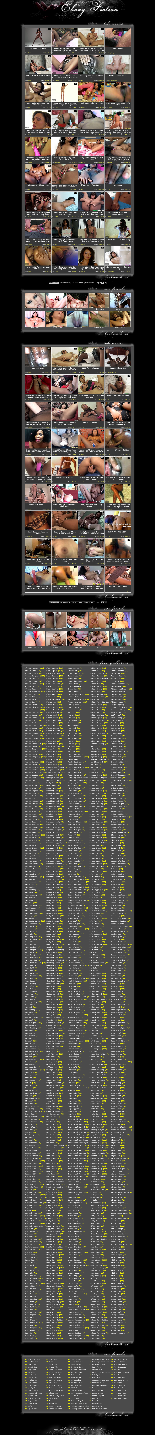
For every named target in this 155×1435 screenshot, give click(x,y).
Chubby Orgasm (52, 1010)
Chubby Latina (52, 999)
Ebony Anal (50, 1257)
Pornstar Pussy (96, 1169)
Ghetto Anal (73, 856)
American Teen (31, 869)
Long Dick (94, 765)
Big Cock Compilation (34, 1197)
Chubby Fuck (51, 997)
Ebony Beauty (51, 1265)
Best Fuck (29, 1140)
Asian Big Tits (31, 937)
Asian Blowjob (31, 939)
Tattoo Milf (116, 978)
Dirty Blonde (51, 1205)
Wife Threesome (117, 1257)
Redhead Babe (95, 1304)
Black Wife (50, 697)
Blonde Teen (51, 762)
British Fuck (51, 812)
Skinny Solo (116, 827)
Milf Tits (94, 947)
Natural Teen (95, 1020)
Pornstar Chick (96, 1150)
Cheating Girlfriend (55, 960)
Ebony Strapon (74, 673)
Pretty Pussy (95, 1221)
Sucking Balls (117, 942)
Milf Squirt (95, 931)
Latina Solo (73, 1286)
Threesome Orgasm (118, 1135)
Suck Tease (115, 939)
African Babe (30, 671)
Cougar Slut (51, 1080)
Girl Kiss (72, 874)
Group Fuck (72, 926)
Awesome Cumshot (31, 1017)
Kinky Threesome (75, 1231)
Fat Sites (75, 1398)
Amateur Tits (30, 838)
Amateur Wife (30, 843)
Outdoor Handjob (96, 1072)
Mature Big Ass (96, 791)
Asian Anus (29, 929)
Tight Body (115, 1148)
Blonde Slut (51, 754)
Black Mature (30, 1304)
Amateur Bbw (30, 702)
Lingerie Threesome (98, 759)
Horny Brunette (74, 1051)
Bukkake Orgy (51, 898)
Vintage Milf (116, 1197)
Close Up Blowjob (53, 1033)
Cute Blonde (51, 1158)
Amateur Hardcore (32, 770)
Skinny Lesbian (117, 814)
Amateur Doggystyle (33, 749)
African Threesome (32, 692)
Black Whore (51, 694)
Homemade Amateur (75, 1015)
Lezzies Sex (97, 1404)
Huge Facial (73, 1106)
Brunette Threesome (54, 885)
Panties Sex (95, 1090)
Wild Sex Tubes (35, 309)
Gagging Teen (73, 838)
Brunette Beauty (53, 822)
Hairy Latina (73, 960)
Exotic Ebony (73, 692)
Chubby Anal (51, 986)
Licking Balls (95, 749)
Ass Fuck (28, 1007)
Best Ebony (29, 1137)
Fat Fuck (71, 731)
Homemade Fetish (75, 1025)
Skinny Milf (116, 819)
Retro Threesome (118, 684)
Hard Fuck (72, 986)
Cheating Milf (52, 965)
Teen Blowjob (116, 999)
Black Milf (29, 1307)
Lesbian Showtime (99, 1385)
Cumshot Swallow (53, 1148)
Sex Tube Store (55, 1380)
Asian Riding (30, 984)
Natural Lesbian (96, 1015)
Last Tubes (77, 328)
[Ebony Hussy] (118, 46)
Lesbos (95, 1398)
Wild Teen (115, 1281)
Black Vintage (52, 692)
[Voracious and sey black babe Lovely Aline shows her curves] (38, 393)
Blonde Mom (50, 741)
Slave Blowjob (117, 835)
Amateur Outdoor (31, 796)
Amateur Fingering (32, 757)
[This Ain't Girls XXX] (91, 420)
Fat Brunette (73, 725)
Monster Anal (95, 976)
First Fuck (72, 791)
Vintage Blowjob (118, 1184)
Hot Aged (96, 1375)
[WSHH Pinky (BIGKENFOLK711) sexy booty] (65, 502)
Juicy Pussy (73, 1213)
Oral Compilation (97, 1038)
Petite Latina (95, 1122)
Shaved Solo (116, 770)
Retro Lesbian (117, 676)
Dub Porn (35, 328)
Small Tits (115, 853)
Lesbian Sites (98, 1388)
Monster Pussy (95, 986)
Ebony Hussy (76, 1359)
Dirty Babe (50, 1203)
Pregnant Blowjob (97, 1205)
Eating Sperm (51, 1252)
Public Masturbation (98, 1239)
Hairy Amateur (74, 934)
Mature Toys (95, 869)
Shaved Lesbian (117, 762)
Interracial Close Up (77, 1132)
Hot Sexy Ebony (77, 1367)
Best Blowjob (30, 1135)
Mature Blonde (95, 796)
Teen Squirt (116, 1096)
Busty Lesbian (52, 931)
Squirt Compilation (119, 911)
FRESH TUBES (65, 283)
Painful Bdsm (95, 1083)
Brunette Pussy (52, 869)
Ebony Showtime (77, 1362)
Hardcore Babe (74, 991)
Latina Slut (73, 1283)
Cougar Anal (51, 1072)
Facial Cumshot (74, 702)
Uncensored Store (99, 629)
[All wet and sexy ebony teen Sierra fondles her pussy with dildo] (118, 502)
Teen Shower (116, 1085)
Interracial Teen (75, 1177)
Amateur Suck (30, 822)
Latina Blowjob (74, 1247)
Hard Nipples (73, 989)
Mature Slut (95, 856)
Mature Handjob (96, 827)
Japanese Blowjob (75, 1187)
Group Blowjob (74, 924)
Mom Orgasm (94, 965)
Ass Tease (29, 1012)
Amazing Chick (31, 851)
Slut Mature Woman (121, 1372)
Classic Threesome (54, 1028)
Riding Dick (116, 694)
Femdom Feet (73, 759)
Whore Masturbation (119, 1244)
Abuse (99, 1429)
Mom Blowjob (95, 955)
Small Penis (116, 851)
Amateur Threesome (32, 835)
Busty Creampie (52, 921)
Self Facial (116, 715)
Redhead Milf (95, 1323)
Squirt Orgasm (117, 913)
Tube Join (78, 309)
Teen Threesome (117, 1111)
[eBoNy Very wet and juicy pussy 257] (91, 502)
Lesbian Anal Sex (75, 1307)
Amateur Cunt (30, 741)
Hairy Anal (72, 937)
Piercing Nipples (97, 1132)
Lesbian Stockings (97, 720)
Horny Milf (72, 1067)
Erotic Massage (74, 686)
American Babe (31, 861)
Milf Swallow (95, 942)
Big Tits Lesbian (32, 1247)
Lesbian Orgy (95, 692)
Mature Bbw (94, 788)
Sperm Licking (117, 903)
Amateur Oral (30, 788)
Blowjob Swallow (53, 772)
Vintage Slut (116, 1205)
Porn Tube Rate (55, 1370)
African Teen (30, 689)
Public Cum (94, 1229)
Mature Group (95, 825)
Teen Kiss (115, 1057)
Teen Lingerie (117, 1059)
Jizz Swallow (73, 1210)
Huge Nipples (73, 1109)
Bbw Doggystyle (31, 1051)
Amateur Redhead (31, 801)
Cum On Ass (50, 1124)
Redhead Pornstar (97, 1325)
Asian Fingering (31, 950)
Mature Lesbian (96, 838)
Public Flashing (96, 1234)
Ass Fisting (30, 1004)
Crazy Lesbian (52, 1106)
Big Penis (29, 1234)
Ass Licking (30, 1010)
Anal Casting (30, 874)
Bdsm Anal (29, 1101)
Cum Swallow (51, 1140)
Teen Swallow (116, 1106)
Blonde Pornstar (53, 746)
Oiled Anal (94, 1031)
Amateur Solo (30, 812)
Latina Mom (72, 1270)
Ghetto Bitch (73, 858)
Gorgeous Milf (74, 913)
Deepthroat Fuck (53, 1184)
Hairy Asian (73, 939)
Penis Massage (95, 1101)
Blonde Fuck (51, 725)
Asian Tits (29, 997)
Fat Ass (71, 715)
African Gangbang (32, 676)
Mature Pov (94, 853)
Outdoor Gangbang (97, 1070)
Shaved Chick (116, 754)
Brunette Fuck (52, 848)
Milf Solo (94, 929)
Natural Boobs (95, 1012)
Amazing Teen (30, 858)
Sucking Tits (116, 963)
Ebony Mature (51, 1323)
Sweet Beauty (116, 971)
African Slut (30, 686)
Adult (99, 647)
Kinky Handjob (74, 1221)
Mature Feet (95, 814)
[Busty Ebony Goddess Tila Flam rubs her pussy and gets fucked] (38, 475)
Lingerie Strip (96, 757)
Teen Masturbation (119, 1062)
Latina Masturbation (76, 1265)
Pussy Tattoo (95, 1270)
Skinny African (117, 788)
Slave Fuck (115, 838)
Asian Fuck (29, 952)
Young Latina (116, 1320)
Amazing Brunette (32, 848)
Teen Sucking (116, 1104)
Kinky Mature (73, 1226)
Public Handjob (96, 1237)
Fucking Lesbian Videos (81, 1406)
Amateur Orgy (30, 793)
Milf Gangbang (95, 900)
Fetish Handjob (74, 772)
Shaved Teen (116, 772)
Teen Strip (115, 1101)
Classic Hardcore (53, 1023)
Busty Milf (50, 934)
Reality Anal (95, 1296)
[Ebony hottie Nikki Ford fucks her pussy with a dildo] (65, 74)
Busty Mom (50, 937)
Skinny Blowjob (117, 804)
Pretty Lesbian (96, 1218)
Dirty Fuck (50, 1213)
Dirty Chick (51, 1210)
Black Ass (29, 1268)
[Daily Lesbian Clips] (118, 74)
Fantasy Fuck (73, 707)
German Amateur (74, 843)
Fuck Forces (120, 328)
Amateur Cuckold (31, 736)
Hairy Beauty (73, 944)
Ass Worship (30, 1015)
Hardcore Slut (74, 1010)
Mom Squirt (94, 971)
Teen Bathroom (117, 991)
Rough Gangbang (117, 705)
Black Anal (29, 1265)
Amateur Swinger (31, 827)
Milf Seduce (95, 926)
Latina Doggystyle (75, 1252)
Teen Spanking (117, 1093)
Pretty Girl (95, 1216)
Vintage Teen (116, 1208)
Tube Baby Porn (55, 1385)
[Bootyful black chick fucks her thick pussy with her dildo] (91, 128)
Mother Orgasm (95, 1002)
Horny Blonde (73, 1049)
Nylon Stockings (96, 1028)
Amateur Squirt (31, 814)
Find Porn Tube (120, 1396)
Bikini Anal (30, 1255)
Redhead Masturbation (99, 1320)
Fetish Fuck (73, 770)
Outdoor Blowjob (96, 1064)
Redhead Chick (95, 1310)
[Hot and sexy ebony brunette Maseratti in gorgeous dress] (38, 238)
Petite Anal (95, 1109)
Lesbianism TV (98, 1383)
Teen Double (116, 1031)
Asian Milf (29, 968)
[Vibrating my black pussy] (38, 183)
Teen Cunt (115, 1017)
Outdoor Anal (95, 1062)
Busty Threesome (53, 944)
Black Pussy (30, 1330)
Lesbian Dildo (74, 1325)
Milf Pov (93, 921)
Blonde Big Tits (53, 710)
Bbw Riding (29, 1085)
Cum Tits (50, 1143)
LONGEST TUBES (77, 283)
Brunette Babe (52, 819)
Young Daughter (117, 1317)
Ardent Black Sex (56, 1388)
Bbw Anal (28, 1041)
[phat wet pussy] (38, 366)
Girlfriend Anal (75, 877)
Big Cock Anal (31, 1192)
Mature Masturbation (98, 843)
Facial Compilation (76, 699)
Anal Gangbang (31, 895)
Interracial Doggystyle (78, 1143)
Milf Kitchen (95, 908)
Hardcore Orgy (74, 1007)
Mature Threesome (97, 866)
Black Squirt (51, 671)
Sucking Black (117, 950)
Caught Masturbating (55, 950)
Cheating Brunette (54, 955)
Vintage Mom (116, 1200)
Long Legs (94, 767)
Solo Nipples (116, 879)
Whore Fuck (115, 1242)
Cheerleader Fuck (53, 981)
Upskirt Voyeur (117, 1171)
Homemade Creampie (75, 1020)
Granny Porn (97, 1370)
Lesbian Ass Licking (76, 1310)
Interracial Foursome (77, 1148)
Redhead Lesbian (96, 1317)
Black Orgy (29, 1317)
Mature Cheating (96, 804)
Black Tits (50, 686)
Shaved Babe (116, 738)
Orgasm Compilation (98, 1054)
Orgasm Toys (95, 1057)
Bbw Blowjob (30, 1044)
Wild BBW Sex (119, 1377)
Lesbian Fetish (74, 1333)
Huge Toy (71, 1117)
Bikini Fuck (30, 1260)
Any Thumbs (120, 647)
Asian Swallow (31, 991)
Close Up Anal (52, 1031)
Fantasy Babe (73, 705)
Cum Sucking (51, 1137)
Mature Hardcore (96, 830)
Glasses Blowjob (75, 892)
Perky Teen (94, 1106)
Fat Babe (71, 718)
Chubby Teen (51, 1015)
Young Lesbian (117, 1323)
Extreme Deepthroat (76, 694)
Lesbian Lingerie (97, 673)
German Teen (73, 853)
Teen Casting (116, 1002)
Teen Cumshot (116, 1015)
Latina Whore (73, 1296)
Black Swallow (52, 676)
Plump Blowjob (95, 1135)
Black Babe (29, 1270)
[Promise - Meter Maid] (118, 584)
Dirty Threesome (53, 1226)
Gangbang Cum (73, 840)
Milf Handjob (95, 903)
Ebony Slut (72, 671)
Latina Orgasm (74, 1273)
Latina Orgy (73, 1276)
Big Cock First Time (33, 1203)
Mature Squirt (95, 861)
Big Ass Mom (30, 1177)
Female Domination (75, 757)
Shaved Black (116, 746)
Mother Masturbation (98, 999)
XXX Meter (118, 1383)
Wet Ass (114, 1216)
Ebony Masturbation (54, 1320)
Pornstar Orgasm (96, 1164)
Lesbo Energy (97, 1390)
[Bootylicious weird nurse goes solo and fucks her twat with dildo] (91, 530)
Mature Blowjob (96, 798)
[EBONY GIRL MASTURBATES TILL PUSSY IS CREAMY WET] (118, 420)
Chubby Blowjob (52, 994)
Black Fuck (29, 1294)
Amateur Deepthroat (33, 744)
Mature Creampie (96, 809)
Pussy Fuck (94, 1255)
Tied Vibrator (117, 1137)
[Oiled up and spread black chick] (91, 74)
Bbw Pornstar (30, 1080)
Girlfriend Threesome (77, 890)
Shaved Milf (116, 765)
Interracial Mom (75, 1164)
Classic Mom (51, 1025)
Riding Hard (116, 699)
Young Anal (115, 1289)
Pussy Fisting (95, 1250)
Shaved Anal (116, 736)
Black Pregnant (31, 1328)
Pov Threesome (95, 1203)
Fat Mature (72, 738)
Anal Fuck (29, 892)
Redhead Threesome (97, 1333)
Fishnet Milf (73, 809)
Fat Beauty (72, 720)
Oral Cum (93, 1044)
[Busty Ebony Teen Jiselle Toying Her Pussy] (65, 420)
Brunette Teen (52, 882)
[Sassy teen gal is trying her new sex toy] (91, 393)
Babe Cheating (31, 1028)
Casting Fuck (51, 947)
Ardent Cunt (99, 309)
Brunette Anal (52, 817)
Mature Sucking (96, 864)
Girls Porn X (119, 1385)
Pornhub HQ (98, 328)
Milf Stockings (96, 934)
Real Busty (94, 1286)
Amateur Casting (31, 712)
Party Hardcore (96, 1096)
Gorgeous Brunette (75, 908)
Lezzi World (97, 1406)
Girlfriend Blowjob (76, 879)
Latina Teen (73, 1291)
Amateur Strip (31, 819)
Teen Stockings (117, 1098)
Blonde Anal (51, 702)
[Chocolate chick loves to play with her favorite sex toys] (38, 128)
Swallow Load (116, 965)
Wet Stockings (117, 1229)
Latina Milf (73, 1268)
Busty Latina (51, 929)
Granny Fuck (73, 918)
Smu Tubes (53, 1383)
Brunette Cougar (53, 838)
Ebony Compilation (54, 1281)
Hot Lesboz (96, 1377)
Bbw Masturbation (32, 1070)
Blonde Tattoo (52, 759)
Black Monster (31, 1312)
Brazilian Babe (52, 798)
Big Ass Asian (31, 1150)
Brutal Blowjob (52, 892)
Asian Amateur (31, 924)
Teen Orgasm (116, 1064)
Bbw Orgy (28, 1077)
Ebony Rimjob (73, 668)
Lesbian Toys (95, 738)
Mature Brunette (96, 801)
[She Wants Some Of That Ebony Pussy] (65, 557)
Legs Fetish (73, 1299)
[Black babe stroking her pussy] (38, 530)
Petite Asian (95, 1111)
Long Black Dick (96, 762)
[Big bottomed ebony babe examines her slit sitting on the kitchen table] (118, 128)
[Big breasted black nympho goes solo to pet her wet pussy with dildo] (65, 128)
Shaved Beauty (117, 744)
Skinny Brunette (118, 806)
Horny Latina (73, 1062)
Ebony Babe (50, 1260)
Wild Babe (115, 1263)
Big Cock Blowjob (32, 1195)
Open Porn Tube (120, 1398)
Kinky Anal (72, 1216)
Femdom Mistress (75, 762)
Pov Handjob (95, 1187)
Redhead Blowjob (96, 1307)
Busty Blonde (51, 913)
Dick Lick (50, 1190)
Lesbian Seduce (96, 705)
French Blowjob (74, 830)
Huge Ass (71, 1090)
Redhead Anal (95, 1302)
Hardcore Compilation (77, 997)
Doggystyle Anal (53, 1229)
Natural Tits (95, 1023)
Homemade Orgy (74, 1036)
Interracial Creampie (77, 1135)
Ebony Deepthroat (53, 1286)
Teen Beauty (116, 994)
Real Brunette (95, 1283)
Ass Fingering (31, 1002)
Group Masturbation (76, 929)
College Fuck (51, 1062)
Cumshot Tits (51, 1150)
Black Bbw (29, 1273)
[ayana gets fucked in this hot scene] (38, 265)
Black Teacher (52, 679)
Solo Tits (115, 887)
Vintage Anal (116, 1177)
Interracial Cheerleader (78, 1130)
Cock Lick (50, 1051)
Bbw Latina (29, 1062)
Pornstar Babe (95, 1143)
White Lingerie (117, 1234)
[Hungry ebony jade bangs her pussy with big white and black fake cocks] (118, 156)
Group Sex (72, 931)
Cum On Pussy (51, 1132)
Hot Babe (71, 1083)
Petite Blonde (95, 1114)
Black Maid (29, 1302)
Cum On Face (51, 1127)
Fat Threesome (74, 754)
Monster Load (95, 984)
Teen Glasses (116, 1049)
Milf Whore (94, 950)
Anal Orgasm (30, 898)
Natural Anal (95, 1010)
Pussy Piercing (96, 1265)
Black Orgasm (30, 1315)
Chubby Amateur (52, 984)
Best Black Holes (56, 1390)
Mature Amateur (96, 780)
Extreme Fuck (73, 697)
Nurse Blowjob (95, 1025)
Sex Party (115, 723)
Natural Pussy (95, 1017)
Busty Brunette (52, 916)
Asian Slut (29, 986)
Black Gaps (53, 1393)
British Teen (51, 814)
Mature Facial (95, 812)
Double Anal (51, 1237)
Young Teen (115, 1330)
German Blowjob (74, 848)
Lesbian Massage (96, 676)
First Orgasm (73, 793)
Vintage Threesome (119, 1210)
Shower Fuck (116, 778)
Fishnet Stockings (75, 812)
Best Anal (29, 1130)
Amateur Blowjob (31, 707)
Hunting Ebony (76, 1372)
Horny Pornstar (74, 1075)
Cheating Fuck (52, 958)
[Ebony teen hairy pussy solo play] (118, 101)
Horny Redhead (74, 1077)
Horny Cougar (73, 1057)
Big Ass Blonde (31, 1158)
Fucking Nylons (98, 1364)
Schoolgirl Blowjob (119, 707)
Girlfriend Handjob (76, 887)
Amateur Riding (31, 804)
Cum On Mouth (51, 1130)
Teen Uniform (116, 1119)
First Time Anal (75, 798)
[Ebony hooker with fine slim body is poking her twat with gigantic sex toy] (38, 420)
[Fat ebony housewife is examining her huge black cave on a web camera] (65, 265)
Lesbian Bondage (75, 1317)
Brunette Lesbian (53, 853)
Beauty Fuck (30, 1114)
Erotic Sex (72, 689)
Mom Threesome (95, 973)
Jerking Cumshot (75, 1200)
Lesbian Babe (73, 1312)
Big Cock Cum (30, 1200)
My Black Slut (76, 1375)
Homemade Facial (75, 1023)
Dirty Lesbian (52, 1216)
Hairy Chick (73, 952)
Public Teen (95, 1244)
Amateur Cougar (31, 728)
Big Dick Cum (30, 1221)
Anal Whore (29, 918)
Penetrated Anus (96, 1098)
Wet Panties (116, 1223)
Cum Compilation (53, 1114)
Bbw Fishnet (30, 1054)
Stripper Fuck (117, 929)
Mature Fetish (95, 817)
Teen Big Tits (117, 997)
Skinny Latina (117, 812)
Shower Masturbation (119, 780)
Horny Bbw (72, 1046)
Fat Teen (71, 752)
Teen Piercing (117, 1075)
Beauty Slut (30, 1127)
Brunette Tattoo (53, 879)
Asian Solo (29, 989)
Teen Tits (115, 1114)
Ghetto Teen (73, 871)
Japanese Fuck (74, 1190)
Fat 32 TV (75, 1396)
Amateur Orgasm (31, 791)
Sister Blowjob (117, 783)
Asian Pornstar (31, 976)
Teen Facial (116, 1033)
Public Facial (95, 1231)
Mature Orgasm (95, 848)
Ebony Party (51, 1336)
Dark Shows (53, 1398)
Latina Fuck (73, 1255)
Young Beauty (116, 1296)
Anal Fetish (30, 887)
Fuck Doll (72, 835)
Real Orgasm (95, 1294)
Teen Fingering (117, 1038)
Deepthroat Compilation (56, 1182)
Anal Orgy (29, 900)
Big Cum (28, 1210)
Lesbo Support (98, 1396)
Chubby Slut (51, 1012)
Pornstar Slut (95, 1171)
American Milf (31, 866)
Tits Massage (116, 1164)
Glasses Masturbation (77, 900)
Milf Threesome (96, 944)
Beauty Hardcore (31, 1117)
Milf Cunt (94, 887)
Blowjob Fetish (52, 770)
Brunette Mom (51, 858)
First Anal (72, 785)
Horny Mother (73, 1072)
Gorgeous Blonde (75, 905)
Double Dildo (51, 1242)
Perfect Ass (95, 1104)
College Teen (51, 1070)
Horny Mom (72, 1070)
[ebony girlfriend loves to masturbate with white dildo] (91, 448)
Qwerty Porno (56, 629)
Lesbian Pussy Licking (99, 702)
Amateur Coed (30, 723)
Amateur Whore (31, 840)
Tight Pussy (116, 1153)
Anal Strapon (30, 908)
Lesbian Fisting (75, 1338)
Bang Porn (120, 309)
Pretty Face (95, 1213)
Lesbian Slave (95, 707)
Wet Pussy (115, 1226)
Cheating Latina (53, 963)
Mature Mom (94, 845)
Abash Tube (77, 647)
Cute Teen (50, 1174)
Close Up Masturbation (55, 1041)
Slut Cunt (115, 843)
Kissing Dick (73, 1234)
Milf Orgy (94, 916)
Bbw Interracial (31, 1059)
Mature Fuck (95, 819)
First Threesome (75, 796)
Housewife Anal (74, 1085)
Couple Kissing (52, 1090)
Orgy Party (94, 1059)
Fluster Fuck (56, 328)
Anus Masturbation (32, 921)
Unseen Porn (120, 629)
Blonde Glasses (52, 728)
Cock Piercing (52, 1054)
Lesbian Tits (95, 736)
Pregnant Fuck (95, 1208)
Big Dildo (29, 1229)
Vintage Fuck (116, 1187)
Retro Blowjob (117, 668)
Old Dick (93, 1036)
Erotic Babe (73, 684)
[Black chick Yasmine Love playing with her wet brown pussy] (91, 210)
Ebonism (52, 1401)
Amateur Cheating (32, 718)
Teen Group (115, 1051)
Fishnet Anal (73, 804)
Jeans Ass (72, 1197)
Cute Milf (50, 1171)
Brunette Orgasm (53, 861)
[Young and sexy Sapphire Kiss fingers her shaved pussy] (91, 238)
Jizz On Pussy (74, 1205)
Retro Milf (115, 679)
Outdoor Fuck (95, 1067)
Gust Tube (53, 1362)
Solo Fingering (117, 874)
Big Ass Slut (30, 1179)
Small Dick (115, 848)
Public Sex (94, 1242)
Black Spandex (52, 668)
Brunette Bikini (53, 827)
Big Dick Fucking (32, 1223)
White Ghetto (116, 1231)
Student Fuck (116, 934)
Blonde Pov (50, 749)
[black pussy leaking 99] (91, 183)
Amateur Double (31, 752)
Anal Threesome (31, 913)
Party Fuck (94, 1093)
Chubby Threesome (53, 1017)
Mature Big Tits (96, 793)
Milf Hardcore (95, 905)
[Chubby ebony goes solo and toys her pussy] (65, 210)
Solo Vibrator (117, 892)
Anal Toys (29, 916)
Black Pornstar (31, 1323)
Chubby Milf (51, 1007)
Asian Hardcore (31, 958)
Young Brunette (117, 1304)
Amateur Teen (30, 832)
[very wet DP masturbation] (118, 448)
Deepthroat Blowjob (54, 1179)
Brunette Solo (52, 874)
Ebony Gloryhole (53, 1304)
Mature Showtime (120, 1359)
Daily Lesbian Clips (79, 1393)
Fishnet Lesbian (75, 806)
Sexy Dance (115, 731)
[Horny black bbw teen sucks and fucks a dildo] (65, 584)
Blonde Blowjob (52, 712)
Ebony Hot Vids (55, 1409)
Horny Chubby (73, 1054)
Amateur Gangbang (32, 762)
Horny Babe (72, 1044)
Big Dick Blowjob (32, 1216)
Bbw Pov (28, 1083)
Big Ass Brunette (32, 1161)
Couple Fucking (52, 1088)
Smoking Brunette (118, 864)
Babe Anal (29, 1020)
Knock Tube (53, 1367)
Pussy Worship (95, 1276)
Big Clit (28, 1190)
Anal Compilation (32, 877)
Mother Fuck (95, 997)
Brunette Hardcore (54, 851)
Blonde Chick (51, 715)
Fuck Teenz (96, 1367)
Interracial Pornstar (77, 1174)
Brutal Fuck (51, 895)
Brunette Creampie (54, 840)
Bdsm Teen (29, 1104)
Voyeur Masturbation (119, 1213)
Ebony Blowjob (52, 1268)
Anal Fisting (30, 890)
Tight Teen (115, 1156)
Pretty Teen (95, 1223)
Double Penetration (54, 1247)
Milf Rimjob (95, 924)
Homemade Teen (74, 1038)
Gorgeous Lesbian (75, 911)
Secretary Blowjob (119, 710)
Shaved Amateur (117, 733)
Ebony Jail (50, 1310)
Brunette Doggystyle (55, 843)
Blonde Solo (51, 757)
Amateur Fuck (30, 759)
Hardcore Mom (73, 1002)
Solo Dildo (115, 871)
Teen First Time (118, 1041)
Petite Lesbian (96, 1124)
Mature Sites (119, 1362)
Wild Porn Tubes (35, 647)
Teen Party (115, 1072)
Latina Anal (73, 1242)
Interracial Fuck (75, 1150)
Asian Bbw (29, 934)
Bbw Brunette (30, 1046)
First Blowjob (74, 788)
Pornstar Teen (95, 1174)
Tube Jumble (78, 629)
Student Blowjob (118, 931)
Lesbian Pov (95, 699)
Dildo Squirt (51, 1197)
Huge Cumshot (73, 1098)
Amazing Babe (30, 845)
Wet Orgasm (115, 1221)
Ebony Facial (51, 1289)
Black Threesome (53, 684)
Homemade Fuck (74, 1028)
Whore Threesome (118, 1250)
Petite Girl (95, 1119)
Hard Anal (72, 984)
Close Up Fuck (52, 1038)
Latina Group (73, 1257)
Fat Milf (71, 741)
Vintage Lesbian (118, 1190)
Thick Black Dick (118, 1122)
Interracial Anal (75, 1119)
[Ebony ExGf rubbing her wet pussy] (91, 156)
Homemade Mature (75, 1033)
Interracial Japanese (77, 1156)
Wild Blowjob (116, 1268)
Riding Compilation (119, 689)
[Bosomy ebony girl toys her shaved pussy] (91, 475)
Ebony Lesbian (52, 1317)
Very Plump (118, 1375)
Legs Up (71, 1304)
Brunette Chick (52, 835)
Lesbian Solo (95, 712)
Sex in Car (115, 728)
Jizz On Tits (73, 1208)
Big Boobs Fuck (31, 1187)
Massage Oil (95, 772)
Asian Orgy (29, 973)
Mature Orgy (95, 851)
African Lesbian (31, 684)
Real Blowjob (95, 1281)
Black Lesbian (31, 1299)
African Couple (31, 673)
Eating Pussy (51, 1250)
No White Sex (76, 1377)
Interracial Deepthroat (78, 1140)
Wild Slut (115, 1278)
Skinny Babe (116, 796)
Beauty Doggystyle (32, 1111)
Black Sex (29, 1333)
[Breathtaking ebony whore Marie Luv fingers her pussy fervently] (38, 156)
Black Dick (29, 1291)
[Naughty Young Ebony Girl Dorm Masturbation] (65, 156)
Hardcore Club (74, 994)
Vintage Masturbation (120, 1192)
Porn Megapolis (120, 1367)
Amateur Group (31, 765)
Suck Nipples (116, 937)
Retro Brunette (117, 671)
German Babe (73, 845)
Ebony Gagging (52, 1299)
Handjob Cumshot (75, 981)
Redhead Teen (95, 1330)
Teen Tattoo (116, 1109)
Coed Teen (50, 1059)
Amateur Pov (30, 798)
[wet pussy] (118, 183)
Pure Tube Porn (55, 1372)
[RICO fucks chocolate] (91, 366)
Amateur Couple (31, 731)
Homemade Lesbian (75, 1031)
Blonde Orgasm (52, 744)
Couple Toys (51, 1098)
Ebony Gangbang (52, 1302)
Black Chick (30, 1286)
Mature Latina (95, 835)
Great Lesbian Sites (100, 1372)
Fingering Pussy (75, 783)
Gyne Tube (53, 1364)
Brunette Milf (52, 856)
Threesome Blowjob (119, 1127)
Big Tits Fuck (31, 1244)
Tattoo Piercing (118, 981)
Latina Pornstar (75, 1278)
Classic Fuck (51, 1020)
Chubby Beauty (52, 991)
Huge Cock (72, 1096)
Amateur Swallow (31, 825)
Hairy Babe (72, 942)
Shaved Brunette (118, 752)
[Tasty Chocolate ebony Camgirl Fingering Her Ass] (91, 584)
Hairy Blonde (73, 947)
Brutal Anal (51, 890)
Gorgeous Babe (74, 903)
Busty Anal (50, 903)
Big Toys (28, 1252)
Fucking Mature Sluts (80, 1409)
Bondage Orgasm (52, 778)
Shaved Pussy (116, 767)
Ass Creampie (30, 999)
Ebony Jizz (50, 1312)
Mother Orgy (95, 1004)
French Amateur (74, 827)
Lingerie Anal (95, 752)
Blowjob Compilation (55, 767)
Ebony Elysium (55, 1406)
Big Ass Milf (30, 1174)
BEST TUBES (53, 283)
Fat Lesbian (73, 736)
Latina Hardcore (75, 1260)
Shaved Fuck (116, 757)
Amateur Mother (31, 785)
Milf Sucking (95, 939)
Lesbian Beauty (74, 1315)
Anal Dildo (29, 885)
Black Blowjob (31, 1278)
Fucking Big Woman (78, 1401)
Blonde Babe (51, 705)
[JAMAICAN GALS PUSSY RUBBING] (38, 74)
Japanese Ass (73, 1182)
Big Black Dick (31, 1184)
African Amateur (31, 668)
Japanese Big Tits (75, 1184)
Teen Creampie (117, 1012)
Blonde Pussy (51, 752)
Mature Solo (95, 858)
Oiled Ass (94, 1033)
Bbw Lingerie (30, 1067)
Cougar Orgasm (52, 1077)
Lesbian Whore (95, 741)
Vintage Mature (117, 1195)
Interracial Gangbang (77, 1153)
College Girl (51, 1064)
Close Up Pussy (52, 1046)
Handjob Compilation (76, 978)
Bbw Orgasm (29, 1075)
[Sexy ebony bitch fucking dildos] (38, 557)
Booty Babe (50, 785)
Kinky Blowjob (74, 1218)
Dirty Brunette (52, 1208)
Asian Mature (30, 965)
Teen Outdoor (116, 1070)
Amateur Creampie (32, 733)
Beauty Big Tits (31, 1109)
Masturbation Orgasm (98, 778)
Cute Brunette (52, 1161)
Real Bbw (93, 1278)
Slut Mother (116, 845)
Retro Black (95, 1336)
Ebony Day (53, 1404)
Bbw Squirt (29, 1090)
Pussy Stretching (97, 1268)
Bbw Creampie (30, 1049)
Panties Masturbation (99, 1088)
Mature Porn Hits (99, 1409)
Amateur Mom (30, 783)
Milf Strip (94, 937)
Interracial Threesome (77, 1179)
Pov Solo (93, 1200)
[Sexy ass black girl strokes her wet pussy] (118, 475)
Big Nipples (30, 1231)
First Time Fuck (75, 801)
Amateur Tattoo (31, 830)
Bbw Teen (28, 1096)
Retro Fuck (115, 673)
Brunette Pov (51, 866)
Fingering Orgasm (75, 780)
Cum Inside (50, 1122)
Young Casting (117, 1307)
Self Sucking (116, 718)
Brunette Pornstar (54, 864)
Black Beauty (30, 1276)
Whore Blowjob (117, 1239)
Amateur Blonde (31, 705)
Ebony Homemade (52, 1307)
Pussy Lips (94, 1263)
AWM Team (68, 1429)
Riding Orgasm (117, 702)
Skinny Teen (116, 830)
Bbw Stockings (31, 1093)
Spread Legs (116, 908)
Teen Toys (115, 1117)
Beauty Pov (29, 1124)
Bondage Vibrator (53, 780)
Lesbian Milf (95, 681)
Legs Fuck (72, 1302)
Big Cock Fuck (31, 1205)
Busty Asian (51, 905)
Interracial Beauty (76, 1124)
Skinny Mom (115, 822)
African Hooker (31, 681)
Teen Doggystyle (118, 1028)
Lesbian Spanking (97, 715)
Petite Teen (95, 1127)
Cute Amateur (51, 1153)
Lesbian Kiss (95, 671)
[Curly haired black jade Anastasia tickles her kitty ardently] (65, 46)
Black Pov (29, 1325)
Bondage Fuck (51, 775)
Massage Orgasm (96, 775)
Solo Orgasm (116, 882)
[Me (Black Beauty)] (38, 46)
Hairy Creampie (74, 955)
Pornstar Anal (95, 1140)
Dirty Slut (50, 1221)
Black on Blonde (53, 699)
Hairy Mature (73, 968)
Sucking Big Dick (118, 947)
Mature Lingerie (96, 840)
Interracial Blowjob (76, 1127)
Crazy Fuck (50, 1104)
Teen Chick (115, 1007)
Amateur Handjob (31, 767)
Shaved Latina (117, 759)
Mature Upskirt (96, 871)
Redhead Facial (96, 1312)
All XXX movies (56, 309)
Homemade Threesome (76, 1041)
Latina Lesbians (75, 1263)
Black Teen (50, 681)
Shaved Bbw (115, 741)
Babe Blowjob (30, 1023)
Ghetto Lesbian (74, 866)
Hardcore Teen (74, 1012)
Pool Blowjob (95, 1137)
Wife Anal (115, 1252)
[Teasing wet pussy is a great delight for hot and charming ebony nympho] (65, 183)
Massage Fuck (95, 770)
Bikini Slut (30, 1263)
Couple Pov (50, 1096)
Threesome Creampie (119, 1130)
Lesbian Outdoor (96, 694)
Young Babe (115, 1294)
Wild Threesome (117, 1283)
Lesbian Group (95, 668)
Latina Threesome (75, 1294)
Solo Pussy (115, 885)
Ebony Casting (52, 1273)
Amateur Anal (30, 694)
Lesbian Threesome (97, 733)
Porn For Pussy (120, 1388)
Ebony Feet (50, 1291)
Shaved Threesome (118, 775)
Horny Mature (73, 1064)
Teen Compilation (118, 1010)
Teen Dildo (115, 1025)
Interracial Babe (75, 1122)
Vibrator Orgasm (118, 1174)
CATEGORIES (89, 283)
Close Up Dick (52, 1036)
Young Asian (116, 1291)
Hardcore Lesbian (75, 999)
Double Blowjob (52, 1239)
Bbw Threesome (31, 1098)
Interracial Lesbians (77, 1158)
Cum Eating (50, 1117)
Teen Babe (115, 989)
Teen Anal (115, 984)
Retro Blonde (95, 1338)
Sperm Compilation (119, 895)
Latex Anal (72, 1239)
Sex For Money (117, 720)
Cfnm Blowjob (51, 952)
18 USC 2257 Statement (84, 1429)
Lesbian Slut (95, 710)
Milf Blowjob (95, 882)
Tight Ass (115, 1145)
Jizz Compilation (75, 1203)
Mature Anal (95, 783)
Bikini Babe (30, 1257)
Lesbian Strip (95, 725)
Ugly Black (115, 1166)
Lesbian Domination (76, 1328)
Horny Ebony (73, 1059)
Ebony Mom (50, 1328)
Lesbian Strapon (96, 723)
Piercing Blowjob (97, 1130)
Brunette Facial (53, 845)
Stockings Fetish (118, 921)
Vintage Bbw (116, 1182)
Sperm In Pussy (117, 900)
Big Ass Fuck (30, 1169)
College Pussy (52, 1067)
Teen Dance (115, 1020)
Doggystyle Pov (52, 1234)
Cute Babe (50, 1156)
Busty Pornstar (52, 939)
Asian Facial (30, 947)
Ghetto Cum (72, 864)
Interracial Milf (75, 1161)
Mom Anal (93, 952)
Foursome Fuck (74, 825)
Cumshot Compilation (55, 1145)
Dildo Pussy (51, 1195)
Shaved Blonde (117, 749)
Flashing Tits (74, 814)
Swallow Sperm (117, 968)
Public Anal (95, 1226)
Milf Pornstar (95, 918)
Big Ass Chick (31, 1164)
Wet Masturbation (118, 1218)
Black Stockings (53, 673)
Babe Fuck (29, 1031)
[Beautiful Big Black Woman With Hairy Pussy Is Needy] (65, 448)
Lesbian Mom (95, 684)
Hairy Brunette (74, 950)
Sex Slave (115, 725)
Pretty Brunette (96, 1210)
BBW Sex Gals (76, 1383)
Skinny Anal (116, 793)
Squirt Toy (115, 916)
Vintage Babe (116, 1179)
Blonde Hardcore (53, 731)
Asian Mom (29, 971)
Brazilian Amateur (54, 793)
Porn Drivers (35, 629)
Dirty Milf (50, 1218)
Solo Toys (115, 890)
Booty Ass (50, 783)
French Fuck (73, 832)
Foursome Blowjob (75, 822)
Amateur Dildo (31, 746)
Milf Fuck (94, 898)
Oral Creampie (95, 1041)
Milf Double (95, 892)
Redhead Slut (95, 1328)
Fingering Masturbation (78, 778)
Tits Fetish (116, 1161)
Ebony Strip (73, 676)
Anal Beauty (30, 871)
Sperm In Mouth (117, 898)
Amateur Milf (30, 780)
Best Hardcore (31, 1143)
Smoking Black (117, 858)
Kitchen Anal (73, 1237)
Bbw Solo (28, 1088)
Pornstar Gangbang (97, 1158)
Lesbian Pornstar (97, 697)
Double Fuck (51, 1244)
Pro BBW (117, 1370)
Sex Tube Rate (55, 1377)
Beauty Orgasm (31, 1119)
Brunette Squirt (53, 877)
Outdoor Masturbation (99, 1075)
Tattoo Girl (116, 976)
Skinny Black (116, 798)
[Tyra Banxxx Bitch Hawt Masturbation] (118, 210)
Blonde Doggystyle (54, 720)
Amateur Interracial (33, 772)
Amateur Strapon (31, 817)
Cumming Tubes (76, 1390)
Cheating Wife (52, 973)
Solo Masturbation (119, 877)
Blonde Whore (51, 765)
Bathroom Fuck (31, 1038)
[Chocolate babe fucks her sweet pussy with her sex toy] (91, 46)
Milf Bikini (95, 879)
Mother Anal (95, 991)
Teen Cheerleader (118, 1004)
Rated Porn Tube (56, 1375)
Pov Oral (93, 1192)
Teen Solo (115, 1090)
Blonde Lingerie (53, 736)
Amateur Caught (31, 715)
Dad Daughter (51, 1177)
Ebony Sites (76, 1364)
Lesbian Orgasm (96, 689)
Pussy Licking (95, 1260)
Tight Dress (116, 1150)
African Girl (30, 679)
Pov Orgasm (94, 1195)
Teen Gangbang (117, 1046)
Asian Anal (29, 926)
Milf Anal (94, 874)
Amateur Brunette (32, 710)
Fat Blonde (72, 723)
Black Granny (30, 1296)
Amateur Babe (30, 699)
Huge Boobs (72, 1093)
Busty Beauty (51, 911)
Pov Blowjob (95, 1179)
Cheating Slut (52, 971)
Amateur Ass (30, 697)
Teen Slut (115, 1088)
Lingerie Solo (95, 754)
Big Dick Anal (31, 1213)
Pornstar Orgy (95, 1166)
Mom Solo (93, 968)
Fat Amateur (73, 710)
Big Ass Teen (30, 1182)
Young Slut (115, 1325)
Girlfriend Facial (75, 885)
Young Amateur (117, 1286)
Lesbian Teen (95, 731)
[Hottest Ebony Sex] (118, 366)
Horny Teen (72, 1080)
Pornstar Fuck (95, 1156)
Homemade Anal (74, 1017)
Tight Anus (115, 1143)
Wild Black (115, 1265)
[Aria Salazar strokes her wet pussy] (118, 265)
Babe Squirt (30, 1036)
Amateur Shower (31, 806)
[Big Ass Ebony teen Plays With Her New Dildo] (65, 530)
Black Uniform (52, 689)
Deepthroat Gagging (54, 1187)
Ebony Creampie (52, 1283)
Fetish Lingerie (75, 775)
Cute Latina (51, 1166)
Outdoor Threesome (97, 1080)
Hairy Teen (72, 976)
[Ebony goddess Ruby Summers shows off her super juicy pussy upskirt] (38, 210)
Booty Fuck (50, 788)
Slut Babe (115, 840)
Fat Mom (71, 744)
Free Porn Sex (120, 1393)
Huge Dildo (72, 1101)
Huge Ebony (72, 1104)
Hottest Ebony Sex (78, 1370)
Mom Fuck (93, 960)
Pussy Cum (94, 1247)
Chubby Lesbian (52, 1002)
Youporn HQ (56, 647)
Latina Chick (73, 1250)
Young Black (116, 1299)
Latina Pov (72, 1281)
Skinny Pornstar (118, 825)
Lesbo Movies (97, 1393)
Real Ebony (94, 1291)
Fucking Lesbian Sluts (80, 1404)
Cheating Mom (51, 968)
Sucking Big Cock (118, 944)
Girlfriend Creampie (76, 882)
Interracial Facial (76, 1145)
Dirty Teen (50, 1223)
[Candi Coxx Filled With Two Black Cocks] (91, 557)
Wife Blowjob (116, 1255)
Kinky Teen (72, 1229)
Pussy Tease (95, 1273)
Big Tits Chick (31, 1242)
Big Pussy (29, 1237)
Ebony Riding (51, 1338)
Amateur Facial (31, 754)
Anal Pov (28, 903)
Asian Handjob (31, 955)
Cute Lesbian (51, 1169)
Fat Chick (72, 728)
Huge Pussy (72, 1111)
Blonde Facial (52, 723)
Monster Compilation (98, 981)
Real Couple (95, 1289)
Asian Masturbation (33, 963)
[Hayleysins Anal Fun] (65, 475)
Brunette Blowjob (53, 830)
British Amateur (53, 806)
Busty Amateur (52, 900)
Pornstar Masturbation (99, 1161)
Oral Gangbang (95, 1049)
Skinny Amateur (117, 791)
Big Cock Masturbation (34, 1208)
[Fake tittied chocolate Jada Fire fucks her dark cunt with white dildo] (65, 393)
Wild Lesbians (117, 1270)
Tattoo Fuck (116, 973)
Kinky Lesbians (74, 1223)
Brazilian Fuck (52, 801)
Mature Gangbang (96, 822)
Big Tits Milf (31, 1250)
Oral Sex (93, 1051)
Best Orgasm (30, 1145)
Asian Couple (30, 944)
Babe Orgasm (30, 1033)
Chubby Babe (51, 989)
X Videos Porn (120, 1390)
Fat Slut (71, 749)
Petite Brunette (96, 1117)
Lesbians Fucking (97, 744)
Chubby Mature (52, 1004)
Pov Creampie (95, 1184)
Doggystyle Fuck (53, 1231)
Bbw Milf (28, 1072)
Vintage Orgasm (117, 1203)
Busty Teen (50, 942)
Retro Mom (115, 681)
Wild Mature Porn (121, 1380)
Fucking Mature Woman (101, 1362)
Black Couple (30, 1289)
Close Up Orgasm (53, 1044)
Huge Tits (72, 1114)
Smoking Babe (116, 856)
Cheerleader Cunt (53, 978)
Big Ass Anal (30, 1148)
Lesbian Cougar (74, 1323)
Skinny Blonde (117, 801)
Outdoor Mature (96, 1077)
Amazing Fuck (30, 853)
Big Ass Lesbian (31, 1171)
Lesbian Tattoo (96, 728)
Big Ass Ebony (31, 1166)
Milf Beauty (95, 877)
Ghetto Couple (74, 861)
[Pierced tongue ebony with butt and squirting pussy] (118, 557)
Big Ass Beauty (31, 1156)
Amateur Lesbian (31, 778)
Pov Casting (95, 1182)
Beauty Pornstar (31, 1122)
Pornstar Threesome (98, 1177)
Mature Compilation (98, 806)
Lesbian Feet (73, 1330)
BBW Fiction (76, 1380)
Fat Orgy (71, 746)
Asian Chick (30, 942)
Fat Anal (71, 712)
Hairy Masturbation (76, 965)
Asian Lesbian (31, 960)
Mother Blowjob (96, 994)
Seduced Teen (116, 712)
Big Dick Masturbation (34, 1226)
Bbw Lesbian (30, 1064)
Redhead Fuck (95, 1315)
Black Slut (29, 1336)
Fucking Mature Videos (101, 1359)
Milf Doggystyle (96, 890)
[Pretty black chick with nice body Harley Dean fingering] (91, 265)
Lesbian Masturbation (99, 679)
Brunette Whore (52, 887)
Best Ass (28, 1132)
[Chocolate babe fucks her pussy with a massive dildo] (65, 366)
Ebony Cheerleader (54, 1276)
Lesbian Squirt (96, 718)
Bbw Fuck (28, 1057)
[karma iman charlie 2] (38, 502)
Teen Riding (116, 1083)
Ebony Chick (51, 1278)
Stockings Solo (117, 924)
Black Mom (29, 1310)
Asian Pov (29, 978)
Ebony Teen (72, 679)
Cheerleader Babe (53, 976)
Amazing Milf (30, 856)
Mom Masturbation (97, 963)
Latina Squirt (74, 1289)
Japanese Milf (74, 1195)
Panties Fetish (96, 1085)
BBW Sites (75, 1388)
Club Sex (50, 1049)
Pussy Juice (95, 1257)
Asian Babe (29, 931)
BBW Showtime (76, 1385)
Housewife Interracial (77, 1088)
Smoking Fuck (116, 866)
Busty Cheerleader (54, 918)
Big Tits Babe (31, 1239)
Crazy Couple (51, 1101)
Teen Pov (114, 1077)
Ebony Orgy (50, 1333)
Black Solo (29, 1338)
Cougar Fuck (51, 1075)
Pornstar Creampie (97, 1153)
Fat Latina (72, 733)
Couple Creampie (53, 1085)
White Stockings (118, 1237)
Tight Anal (115, 1140)
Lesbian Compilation (76, 1320)
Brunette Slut (52, 871)
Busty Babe (50, 908)
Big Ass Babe (30, 1153)
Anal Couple (30, 879)
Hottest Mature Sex (100, 1380)
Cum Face (50, 1119)
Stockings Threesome (119, 926)
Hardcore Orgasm (75, 1004)
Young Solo (115, 1328)
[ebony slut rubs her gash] (118, 393)
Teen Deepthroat (118, 1023)
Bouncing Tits (52, 791)
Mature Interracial (98, 832)
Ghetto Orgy (73, 869)
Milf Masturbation (97, 911)
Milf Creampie (95, 885)
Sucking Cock (116, 952)
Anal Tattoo (30, 911)
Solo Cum (114, 869)
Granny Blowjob (74, 916)
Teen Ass (114, 986)
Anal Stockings (31, 905)
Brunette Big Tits (54, 825)
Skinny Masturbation (119, 817)
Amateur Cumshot (31, 738)
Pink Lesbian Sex (121, 1364)
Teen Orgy (115, 1067)
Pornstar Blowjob (97, 1145)
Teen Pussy (115, 1080)
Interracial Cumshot (76, 1137)
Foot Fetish (73, 817)
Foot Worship (73, 819)
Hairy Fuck (72, 958)
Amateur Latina (31, 775)
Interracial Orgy (75, 1169)
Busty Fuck (50, 926)
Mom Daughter (95, 958)
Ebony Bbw (50, 1263)
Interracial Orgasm (76, 1166)
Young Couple (116, 1312)
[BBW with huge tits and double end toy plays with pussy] (38, 584)
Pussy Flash (95, 1252)
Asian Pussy (30, 981)
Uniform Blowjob (118, 1169)
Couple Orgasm (52, 1093)
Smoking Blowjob (118, 861)
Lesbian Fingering (75, 1336)
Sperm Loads (116, 905)
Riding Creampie (118, 692)
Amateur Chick (31, 720)
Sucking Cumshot (118, 955)
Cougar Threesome (53, 1083)
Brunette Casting (53, 832)
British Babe (51, 809)
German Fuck (73, 851)
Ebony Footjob (52, 1294)
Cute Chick (50, 1164)
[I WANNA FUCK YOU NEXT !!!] (118, 530)
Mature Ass (94, 785)
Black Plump (30, 1320)
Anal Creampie (31, 882)
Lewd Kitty (96, 1401)
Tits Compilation (118, 1158)
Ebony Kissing (52, 1315)
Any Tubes (53, 1359)
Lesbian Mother (96, 686)
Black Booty (30, 1281)
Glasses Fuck (73, 898)
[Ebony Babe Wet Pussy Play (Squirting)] (38, 101)
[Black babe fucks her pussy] (91, 101)
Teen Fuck (115, 1044)
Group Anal (72, 921)
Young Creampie (117, 1315)
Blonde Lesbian (52, 733)
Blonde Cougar (52, 718)
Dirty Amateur (52, 1200)
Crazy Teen (50, 1109)
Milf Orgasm (95, 913)
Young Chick (116, 1310)
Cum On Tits (51, 1135)
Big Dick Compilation (34, 1218)
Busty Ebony (51, 924)
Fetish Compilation (76, 767)
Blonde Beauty (52, 707)
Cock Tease (50, 1057)
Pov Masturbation (97, 1190)
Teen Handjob (116, 1054)
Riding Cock (116, 686)
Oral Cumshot (95, 1046)
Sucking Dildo (117, 958)
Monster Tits (95, 989)
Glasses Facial (74, 895)
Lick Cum (93, 746)
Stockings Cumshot (119, 918)
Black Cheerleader (32, 1283)
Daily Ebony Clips (57, 1396)
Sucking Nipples (118, 960)
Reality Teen (95, 1299)
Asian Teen (29, 994)
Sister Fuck (116, 785)
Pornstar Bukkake (97, 1148)
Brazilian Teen (52, 804)
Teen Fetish (116, 1036)
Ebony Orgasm (51, 1330)
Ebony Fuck (50, 1296)
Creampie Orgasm (53, 1111)
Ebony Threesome (75, 681)
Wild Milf (115, 1273)
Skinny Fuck (116, 809)
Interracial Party (75, 1171)
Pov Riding (94, 1197)
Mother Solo (95, 1007)
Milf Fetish (95, 895)
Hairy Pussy (73, 973)
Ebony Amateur (52, 1255)
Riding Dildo (116, 697)
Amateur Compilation (33, 725)
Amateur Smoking (31, 809)
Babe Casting (30, 1025)
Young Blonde (116, 1302)
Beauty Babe (30, 1106)
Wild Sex (114, 1276)
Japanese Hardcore (75, 1192)
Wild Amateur (116, 1260)
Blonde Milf (51, 738)
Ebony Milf (50, 1325)
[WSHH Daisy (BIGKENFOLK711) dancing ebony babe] (65, 238)
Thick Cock (115, 1124)
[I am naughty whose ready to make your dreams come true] (38, 448)
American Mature (31, 864)
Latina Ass (72, 1244)
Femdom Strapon (74, 765)
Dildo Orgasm (51, 1192)
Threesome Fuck (117, 1132)
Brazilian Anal (52, 796)
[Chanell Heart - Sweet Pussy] (118, 238)
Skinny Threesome (118, 832)
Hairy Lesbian (74, 963)
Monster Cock (95, 978)
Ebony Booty (51, 1270)
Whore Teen (115, 1247)
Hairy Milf (72, 971)
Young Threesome (118, 1333)
